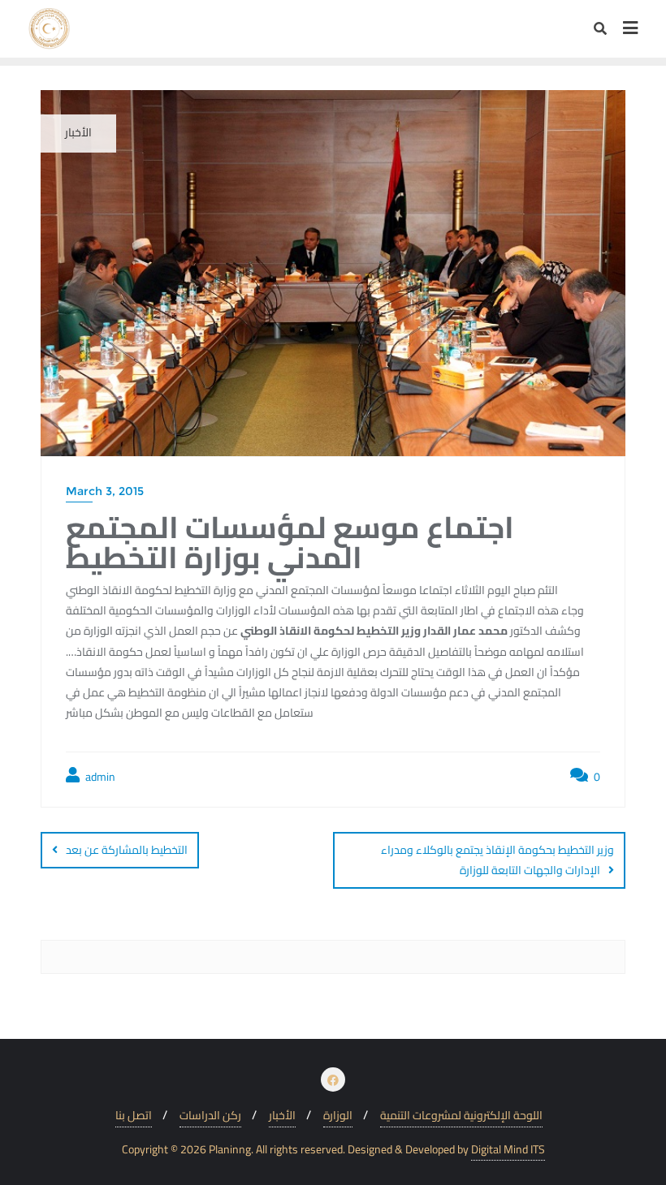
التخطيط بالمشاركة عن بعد (127, 849)
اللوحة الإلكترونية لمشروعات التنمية (461, 1115)
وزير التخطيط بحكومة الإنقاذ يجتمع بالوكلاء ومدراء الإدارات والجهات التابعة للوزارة (497, 860)
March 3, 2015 (105, 491)
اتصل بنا (133, 1115)
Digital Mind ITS (508, 1150)
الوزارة (337, 1115)
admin (99, 777)
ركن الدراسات (210, 1115)
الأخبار (282, 1115)
